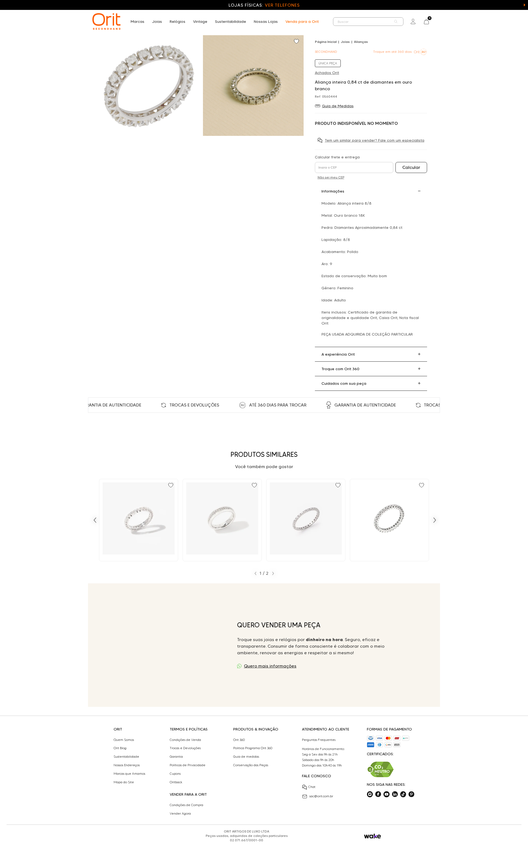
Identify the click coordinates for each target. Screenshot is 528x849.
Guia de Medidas (338, 105)
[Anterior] (95, 520)
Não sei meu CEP (331, 177)
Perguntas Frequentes (319, 740)
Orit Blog (120, 748)
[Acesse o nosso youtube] (386, 794)
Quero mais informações (270, 666)
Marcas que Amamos (129, 774)
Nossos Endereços (127, 765)
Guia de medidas (246, 757)
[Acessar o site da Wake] (372, 836)
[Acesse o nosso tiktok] (403, 794)
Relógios (177, 21)
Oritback (176, 782)
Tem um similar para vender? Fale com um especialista (374, 140)
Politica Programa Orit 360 (252, 748)
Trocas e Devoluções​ (185, 748)
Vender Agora (180, 813)
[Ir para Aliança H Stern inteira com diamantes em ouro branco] (222, 520)
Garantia (176, 757)
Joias (157, 21)
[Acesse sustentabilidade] (380, 769)
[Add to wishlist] (297, 42)
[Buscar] (396, 22)
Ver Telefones (282, 5)
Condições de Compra (186, 805)
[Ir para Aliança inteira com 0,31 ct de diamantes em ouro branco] (389, 520)
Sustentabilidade (230, 21)
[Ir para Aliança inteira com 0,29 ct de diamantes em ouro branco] (305, 520)
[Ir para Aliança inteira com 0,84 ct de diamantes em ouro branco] (138, 520)
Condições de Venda (185, 740)
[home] (106, 21)
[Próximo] (434, 520)
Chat (311, 787)
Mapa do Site (124, 782)
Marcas (137, 21)
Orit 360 (239, 740)
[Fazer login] (413, 21)
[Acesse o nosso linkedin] (395, 794)
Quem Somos (124, 740)
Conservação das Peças (250, 765)
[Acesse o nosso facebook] (378, 794)
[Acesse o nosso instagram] (370, 794)
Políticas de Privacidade (187, 765)
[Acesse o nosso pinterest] (411, 794)
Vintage (200, 21)
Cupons (175, 774)
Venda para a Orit (302, 21)
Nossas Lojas (266, 21)
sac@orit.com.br (321, 796)
